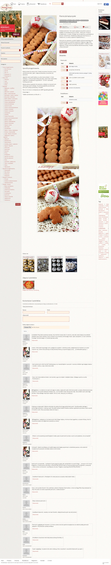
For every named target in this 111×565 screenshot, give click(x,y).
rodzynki (101, 249)
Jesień (6, 83)
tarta (100, 251)
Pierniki (7, 151)
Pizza (6, 153)
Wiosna (7, 79)
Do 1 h (6, 72)
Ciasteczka (7, 112)
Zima (6, 84)
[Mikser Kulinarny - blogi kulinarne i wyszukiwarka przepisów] (103, 187)
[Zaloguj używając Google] (107, 4)
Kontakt (42, 560)
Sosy (6, 160)
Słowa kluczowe (5, 42)
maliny (103, 238)
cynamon (101, 226)
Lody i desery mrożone (10, 133)
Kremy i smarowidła (10, 132)
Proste (6, 179)
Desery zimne (8, 125)
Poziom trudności (5, 48)
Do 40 (6, 70)
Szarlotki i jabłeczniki (10, 161)
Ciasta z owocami (9, 111)
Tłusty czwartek (9, 196)
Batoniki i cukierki (9, 91)
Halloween (7, 188)
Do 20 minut (8, 69)
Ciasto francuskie (9, 116)
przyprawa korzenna (64, 22)
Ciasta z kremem (9, 109)
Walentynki (8, 198)
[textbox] (56, 4)
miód (74, 20)
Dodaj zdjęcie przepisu (28, 324)
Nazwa (24, 310)
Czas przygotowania (8, 67)
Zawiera (3, 53)
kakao (101, 235)
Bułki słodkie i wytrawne (11, 98)
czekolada (102, 228)
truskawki (101, 252)
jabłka (107, 233)
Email (48, 310)
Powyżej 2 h (8, 76)
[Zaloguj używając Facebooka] (104, 4)
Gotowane (7, 170)
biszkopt (101, 209)
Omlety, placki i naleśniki (11, 144)
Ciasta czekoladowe (10, 102)
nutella (103, 244)
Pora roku (5, 77)
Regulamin (34, 560)
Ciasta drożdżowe (9, 104)
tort (106, 251)
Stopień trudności (7, 177)
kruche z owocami (104, 236)
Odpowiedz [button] (35, 340)
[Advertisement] (55, 0)
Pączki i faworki (9, 146)
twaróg (107, 252)
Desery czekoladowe (10, 121)
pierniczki (77, 20)
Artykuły (16, 560)
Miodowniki (8, 140)
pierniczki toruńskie (84, 20)
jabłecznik (101, 233)
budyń (100, 212)
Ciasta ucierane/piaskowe (11, 107)
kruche (106, 235)
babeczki (101, 204)
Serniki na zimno (9, 156)
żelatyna (101, 257)
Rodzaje (5, 86)
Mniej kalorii (8, 142)
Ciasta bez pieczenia (10, 100)
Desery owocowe (9, 123)
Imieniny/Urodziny (9, 189)
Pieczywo (7, 147)
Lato (6, 81)
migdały (101, 241)
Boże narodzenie (9, 186)
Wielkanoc (7, 200)
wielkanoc (101, 256)
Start (14, 4)
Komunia (7, 195)
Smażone (7, 175)
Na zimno (7, 172)
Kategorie (3, 64)
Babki (6, 90)
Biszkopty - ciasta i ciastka (11, 95)
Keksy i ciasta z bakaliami (11, 130)
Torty (6, 165)
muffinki (101, 243)
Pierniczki (7, 149)
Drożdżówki (8, 128)
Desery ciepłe (8, 119)
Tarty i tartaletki (9, 163)
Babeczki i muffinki (9, 88)
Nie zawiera (4, 58)
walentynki (103, 254)
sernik (106, 249)
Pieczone (7, 174)
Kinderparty (8, 193)
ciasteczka (106, 212)
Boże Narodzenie (63, 20)
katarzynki (70, 20)
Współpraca (43, 4)
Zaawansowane (9, 182)
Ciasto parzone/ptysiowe (11, 118)
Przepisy (22, 4)
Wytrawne (7, 167)
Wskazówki (32, 4)
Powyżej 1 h (8, 74)
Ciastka (6, 114)
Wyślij (25, 331)
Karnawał (7, 191)
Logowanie (99, 3)
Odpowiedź (26, 315)
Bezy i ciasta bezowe (10, 93)
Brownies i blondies (10, 97)
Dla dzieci (7, 126)
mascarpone (102, 240)
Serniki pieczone (9, 158)
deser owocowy (103, 230)
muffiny (107, 243)
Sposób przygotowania (9, 168)
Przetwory (7, 154)
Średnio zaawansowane (11, 181)
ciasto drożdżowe (103, 217)
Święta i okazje (6, 184)
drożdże (101, 232)
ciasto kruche (103, 218)
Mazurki (7, 139)
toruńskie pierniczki (73, 22)
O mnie (50, 560)
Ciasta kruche (8, 105)
